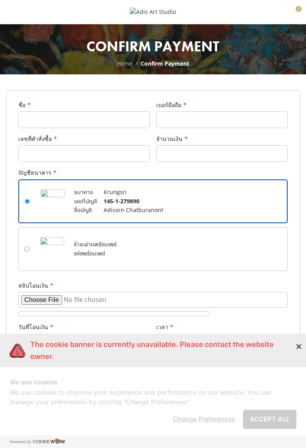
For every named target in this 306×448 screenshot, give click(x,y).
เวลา (164, 327)
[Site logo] (153, 11)
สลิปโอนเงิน (35, 285)
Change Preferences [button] (204, 419)
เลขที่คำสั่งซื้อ (37, 138)
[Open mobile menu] (9, 12)
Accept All (270, 419)
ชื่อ (24, 105)
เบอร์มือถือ (171, 105)
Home (124, 63)
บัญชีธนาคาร (37, 172)
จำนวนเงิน (172, 138)
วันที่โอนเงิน (35, 327)
